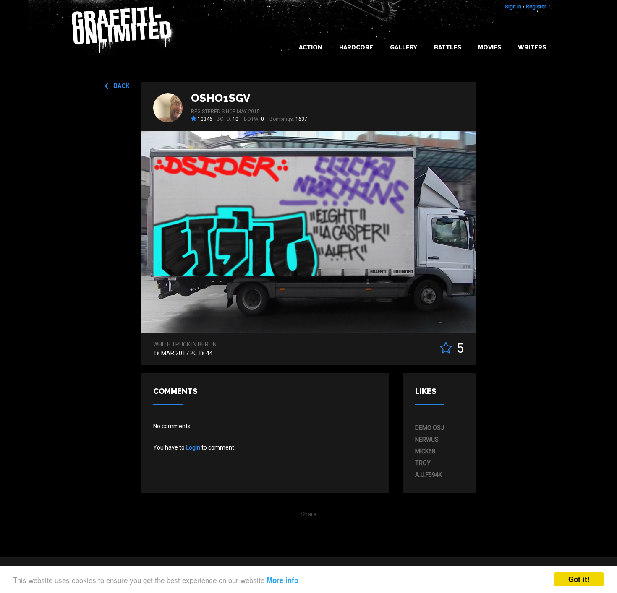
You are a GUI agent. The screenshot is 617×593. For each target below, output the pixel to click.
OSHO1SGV (221, 98)
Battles (447, 47)
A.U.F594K (428, 474)
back (121, 86)
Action (310, 47)
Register (536, 6)
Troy (423, 463)
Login (193, 447)
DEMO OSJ (429, 427)
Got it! (579, 579)
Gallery (403, 47)
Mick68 (425, 451)
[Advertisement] (583, 426)
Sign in (513, 6)
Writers (532, 47)
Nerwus (427, 439)
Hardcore (356, 47)
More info (282, 580)
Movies (489, 47)
